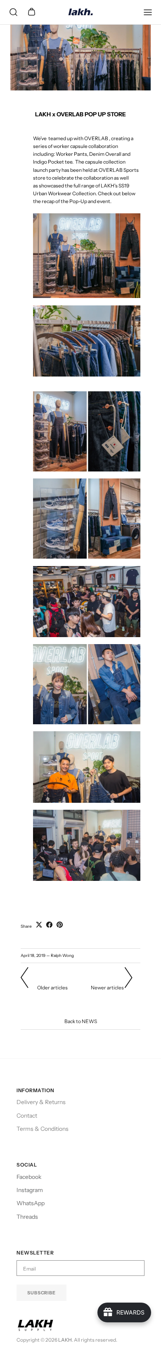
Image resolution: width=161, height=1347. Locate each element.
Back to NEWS (80, 1021)
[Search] (13, 12)
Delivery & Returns (41, 1102)
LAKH (65, 1340)
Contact (27, 1115)
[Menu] (148, 12)
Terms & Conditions (43, 1128)
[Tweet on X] (39, 925)
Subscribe (41, 1293)
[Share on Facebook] (49, 925)
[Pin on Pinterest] (60, 925)
